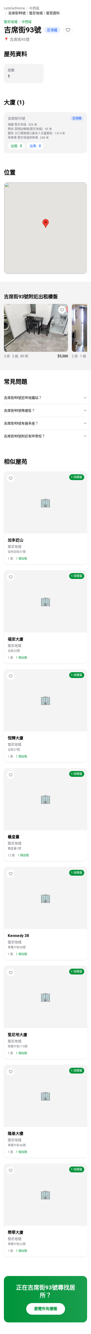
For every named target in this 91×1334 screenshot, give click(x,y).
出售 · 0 (35, 146)
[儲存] (68, 30)
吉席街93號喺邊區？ (19, 410)
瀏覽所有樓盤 (45, 1308)
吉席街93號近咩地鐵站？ (23, 398)
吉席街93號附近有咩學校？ (24, 436)
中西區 (34, 8)
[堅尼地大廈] (36, 331)
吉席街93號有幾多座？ (21, 423)
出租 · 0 (16, 146)
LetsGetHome (14, 8)
